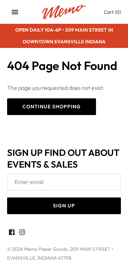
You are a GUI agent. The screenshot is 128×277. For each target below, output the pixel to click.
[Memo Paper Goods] (64, 12)
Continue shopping (51, 106)
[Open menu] (15, 12)
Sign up (64, 205)
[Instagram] (22, 233)
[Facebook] (12, 233)
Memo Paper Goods (46, 249)
